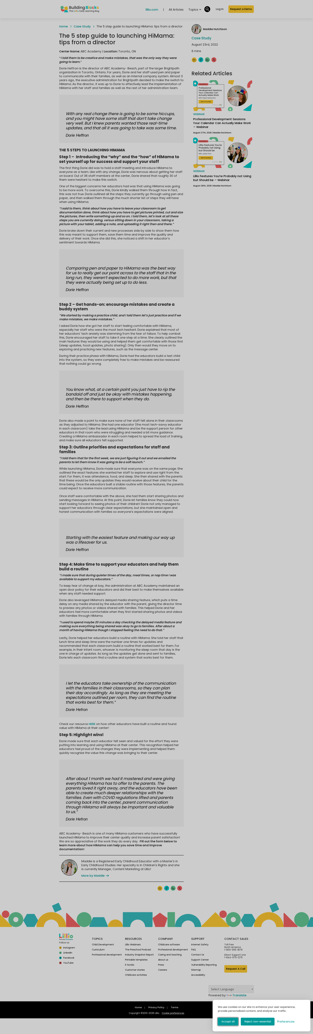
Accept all (228, 1021)
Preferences (286, 1021)
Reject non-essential (257, 1021)
